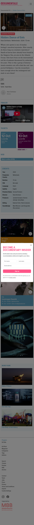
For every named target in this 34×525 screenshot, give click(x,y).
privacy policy (12, 277)
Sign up (17, 271)
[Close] (31, 245)
